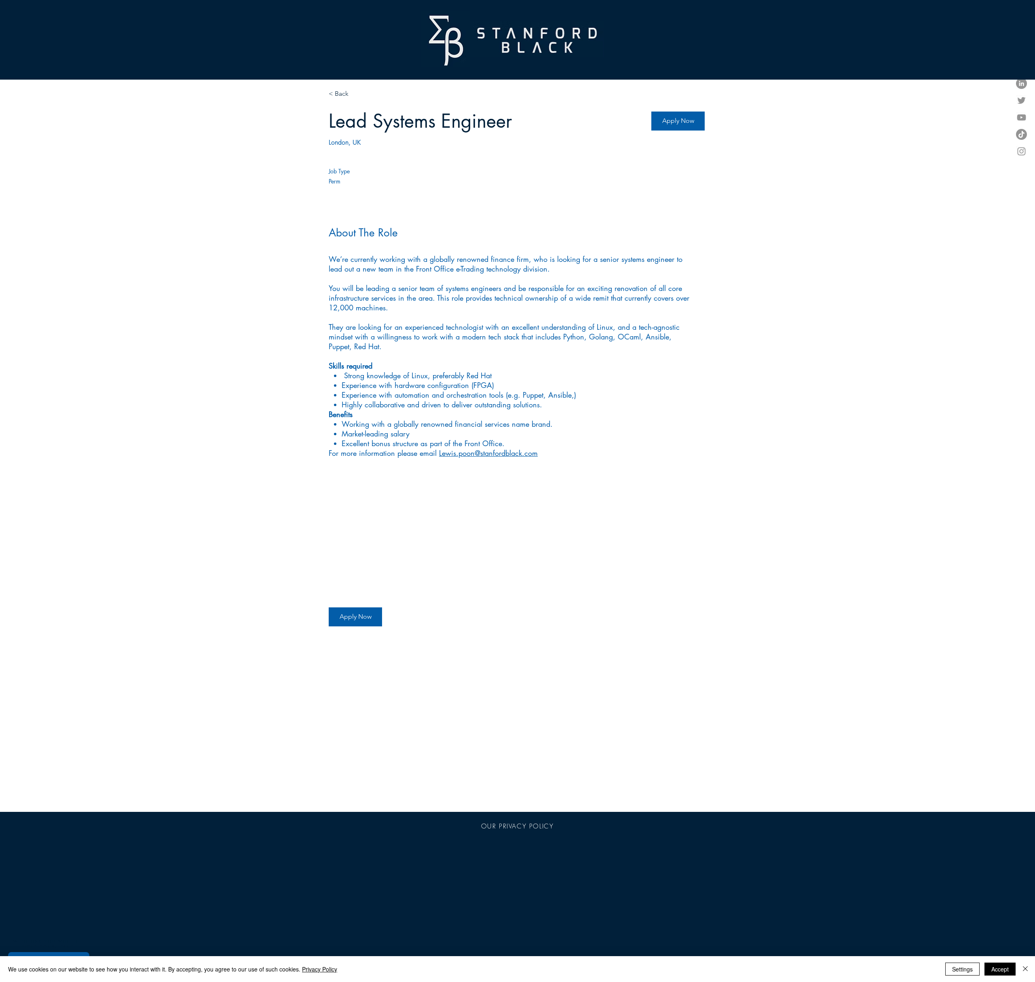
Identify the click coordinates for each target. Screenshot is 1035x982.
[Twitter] (1021, 100)
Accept (1000, 969)
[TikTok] (1021, 134)
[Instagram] (1021, 151)
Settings (962, 969)
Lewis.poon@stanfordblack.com (488, 453)
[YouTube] (1021, 117)
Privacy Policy (319, 969)
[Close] (1025, 969)
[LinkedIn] (1021, 83)
